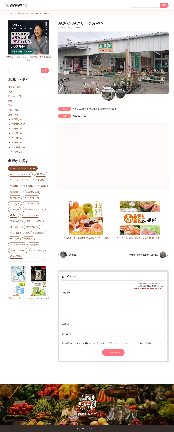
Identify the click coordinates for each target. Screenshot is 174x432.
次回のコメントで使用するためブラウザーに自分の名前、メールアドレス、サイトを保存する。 (112, 343)
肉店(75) (14, 215)
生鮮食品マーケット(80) (34, 209)
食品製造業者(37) (18, 244)
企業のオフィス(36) (18, 250)
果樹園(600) (41, 174)
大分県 (17, 138)
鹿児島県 (18, 147)
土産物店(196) (33, 192)
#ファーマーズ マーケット (70, 28)
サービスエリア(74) (30, 215)
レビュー (66, 292)
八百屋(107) (15, 203)
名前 (65, 324)
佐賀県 (17, 124)
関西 (10, 105)
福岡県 (17, 119)
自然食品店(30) (17, 256)
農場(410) (14, 186)
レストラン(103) (32, 203)
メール (66, 334)
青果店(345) (28, 186)
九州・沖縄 (13, 115)
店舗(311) (42, 186)
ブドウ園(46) (16, 227)
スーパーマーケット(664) (21, 174)
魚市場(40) (40, 233)
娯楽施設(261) (16, 192)
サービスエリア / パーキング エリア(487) (27, 180)
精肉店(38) (29, 239)
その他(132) (15, 198)
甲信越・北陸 (14, 96)
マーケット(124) (32, 198)
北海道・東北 (14, 87)
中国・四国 (13, 110)
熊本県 (17, 133)
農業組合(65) (16, 221)
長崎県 (17, 129)
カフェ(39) (15, 239)
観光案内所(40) (32, 227)
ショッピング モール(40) (20, 233)
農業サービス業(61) (34, 221)
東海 (10, 101)
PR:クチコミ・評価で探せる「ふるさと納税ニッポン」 (139, 238)
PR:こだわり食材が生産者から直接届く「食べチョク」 (86, 238)
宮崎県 (17, 142)
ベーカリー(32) (38, 250)
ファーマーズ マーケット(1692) (23, 168)
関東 (10, 91)
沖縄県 (16, 152)
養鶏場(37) (34, 244)
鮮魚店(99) (15, 209)
